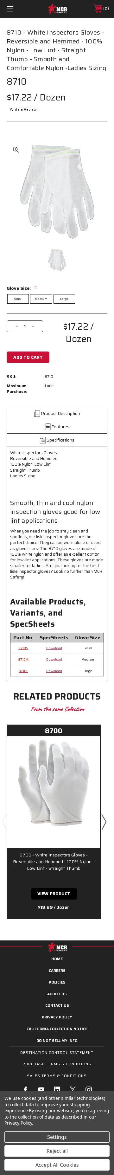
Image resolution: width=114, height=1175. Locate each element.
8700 (53, 731)
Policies (57, 982)
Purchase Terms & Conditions (56, 1064)
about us (57, 994)
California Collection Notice (57, 1029)
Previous (4, 822)
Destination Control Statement (56, 1052)
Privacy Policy (57, 1017)
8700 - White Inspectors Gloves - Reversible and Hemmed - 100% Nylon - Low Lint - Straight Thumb (53, 862)
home (57, 959)
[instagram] (88, 1089)
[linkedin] (57, 1089)
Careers (57, 970)
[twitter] (73, 1089)
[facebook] (25, 1089)
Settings (57, 1136)
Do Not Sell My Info (57, 1040)
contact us (57, 1005)
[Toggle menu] (17, 8)
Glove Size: (22, 288)
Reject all (57, 1150)
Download (54, 648)
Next (103, 822)
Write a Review (23, 109)
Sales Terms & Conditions (57, 1076)
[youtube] (41, 1089)
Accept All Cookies (57, 1164)
